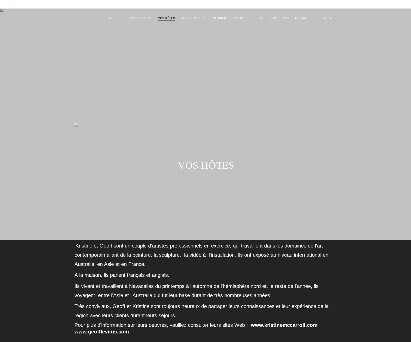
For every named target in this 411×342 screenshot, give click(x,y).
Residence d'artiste (230, 18)
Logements (190, 18)
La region (268, 18)
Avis (285, 18)
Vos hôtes (166, 18)
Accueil (114, 18)
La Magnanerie (140, 18)
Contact (302, 18)
